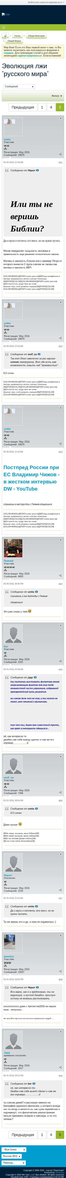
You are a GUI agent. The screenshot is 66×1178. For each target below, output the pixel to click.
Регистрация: (11, 152)
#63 (61, 452)
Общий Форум (14, 41)
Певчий (8, 560)
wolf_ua (9, 777)
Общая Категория (36, 36)
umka (7, 139)
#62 (61, 346)
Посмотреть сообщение (37, 170)
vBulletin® (59, 1172)
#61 (61, 162)
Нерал (8, 875)
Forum (17, 36)
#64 (61, 584)
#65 (61, 669)
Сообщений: (10, 155)
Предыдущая (23, 107)
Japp (7, 1052)
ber (6, 646)
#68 (61, 979)
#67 (61, 898)
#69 (61, 1076)
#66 (61, 800)
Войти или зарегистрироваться (45, 2)
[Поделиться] (60, 154)
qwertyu (9, 956)
